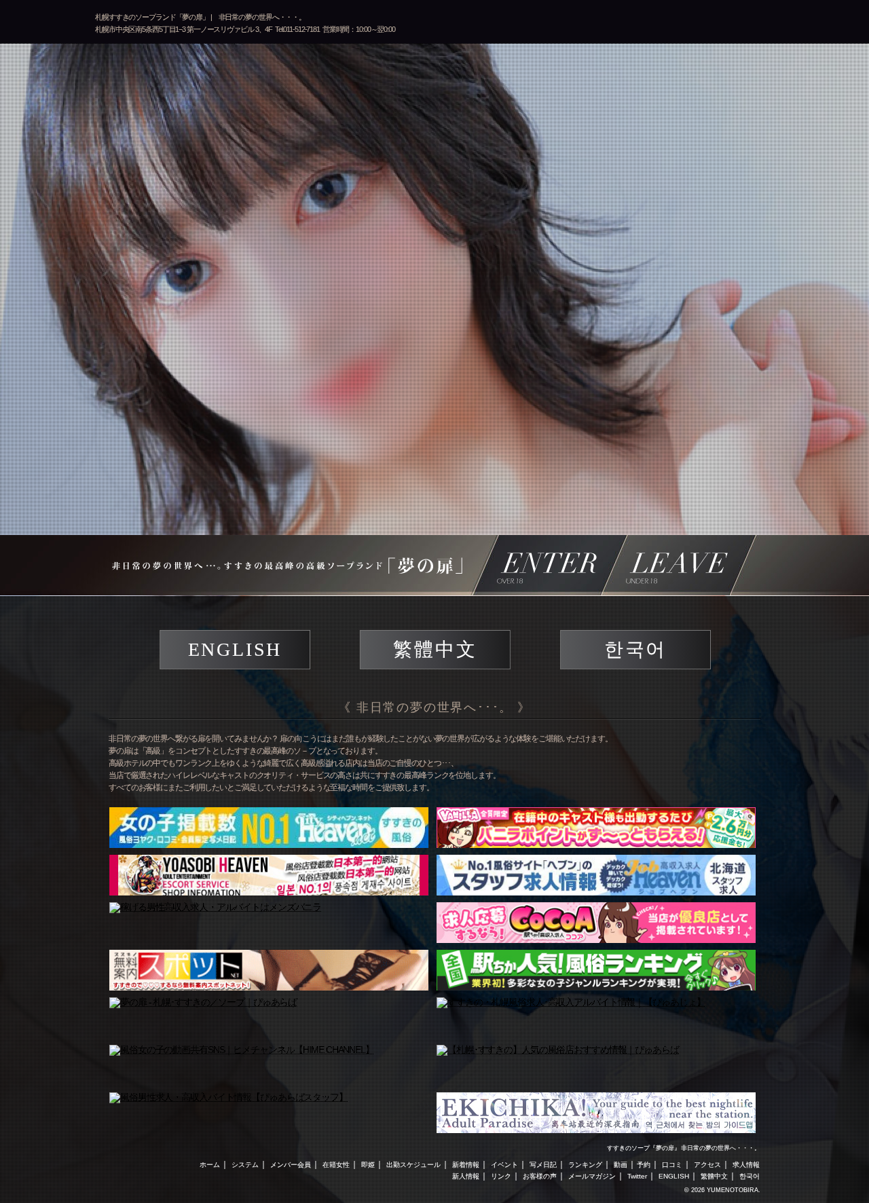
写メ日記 (543, 1164)
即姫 (368, 1164)
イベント (504, 1164)
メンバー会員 (290, 1164)
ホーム (210, 1164)
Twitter (637, 1176)
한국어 (635, 649)
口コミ (672, 1164)
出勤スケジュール (413, 1164)
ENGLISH (235, 649)
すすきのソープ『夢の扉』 (643, 1148)
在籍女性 (336, 1164)
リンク (501, 1176)
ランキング (585, 1164)
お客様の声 (540, 1176)
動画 (620, 1164)
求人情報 (746, 1164)
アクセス (707, 1164)
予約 (643, 1164)
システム (245, 1164)
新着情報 (465, 1164)
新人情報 (465, 1176)
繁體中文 (435, 649)
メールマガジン (592, 1176)
